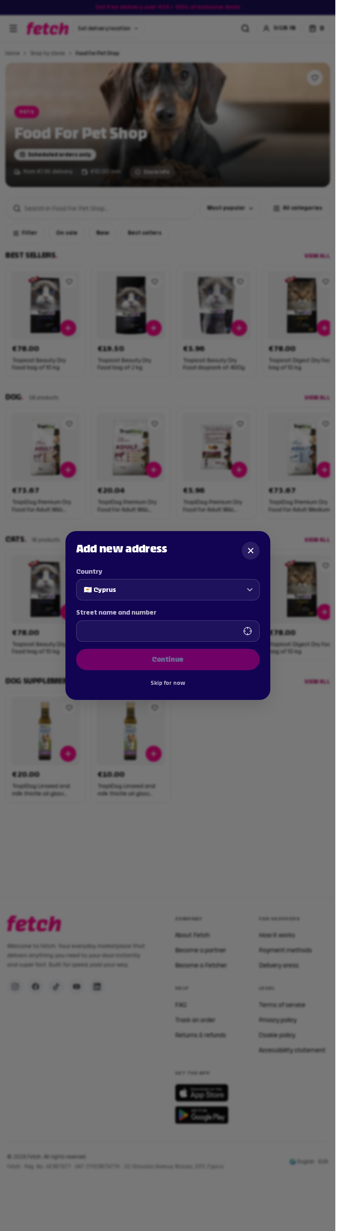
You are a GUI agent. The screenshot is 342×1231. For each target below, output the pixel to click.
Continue (167, 659)
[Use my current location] (247, 631)
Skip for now (168, 683)
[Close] (251, 551)
